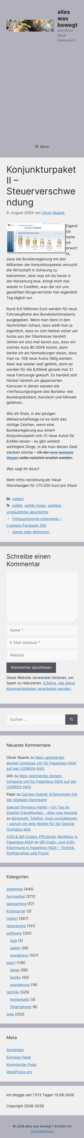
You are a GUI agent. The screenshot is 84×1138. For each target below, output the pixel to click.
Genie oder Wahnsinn (30, 532)
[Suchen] (71, 719)
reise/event (16, 926)
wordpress (19, 955)
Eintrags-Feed (18, 1057)
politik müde (35, 505)
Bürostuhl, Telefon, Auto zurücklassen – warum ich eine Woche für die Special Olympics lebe (41, 824)
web (10, 1014)
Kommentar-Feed (21, 1064)
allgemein (14, 889)
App (13, 940)
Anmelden (15, 1050)
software (14, 933)
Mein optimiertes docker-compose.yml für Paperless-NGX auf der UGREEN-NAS (41, 763)
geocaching (16, 904)
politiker (54, 505)
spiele (15, 948)
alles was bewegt (68, 18)
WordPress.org (19, 1072)
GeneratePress (42, 1131)
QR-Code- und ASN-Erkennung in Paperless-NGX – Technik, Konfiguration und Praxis (41, 847)
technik (12, 992)
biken (15, 970)
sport (11, 963)
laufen (15, 977)
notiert (18, 499)
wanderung (20, 985)
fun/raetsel (15, 896)
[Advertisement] (42, 96)
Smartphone (20, 1007)
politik (17, 505)
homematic (19, 999)
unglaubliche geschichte (27, 512)
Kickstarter (15, 911)
